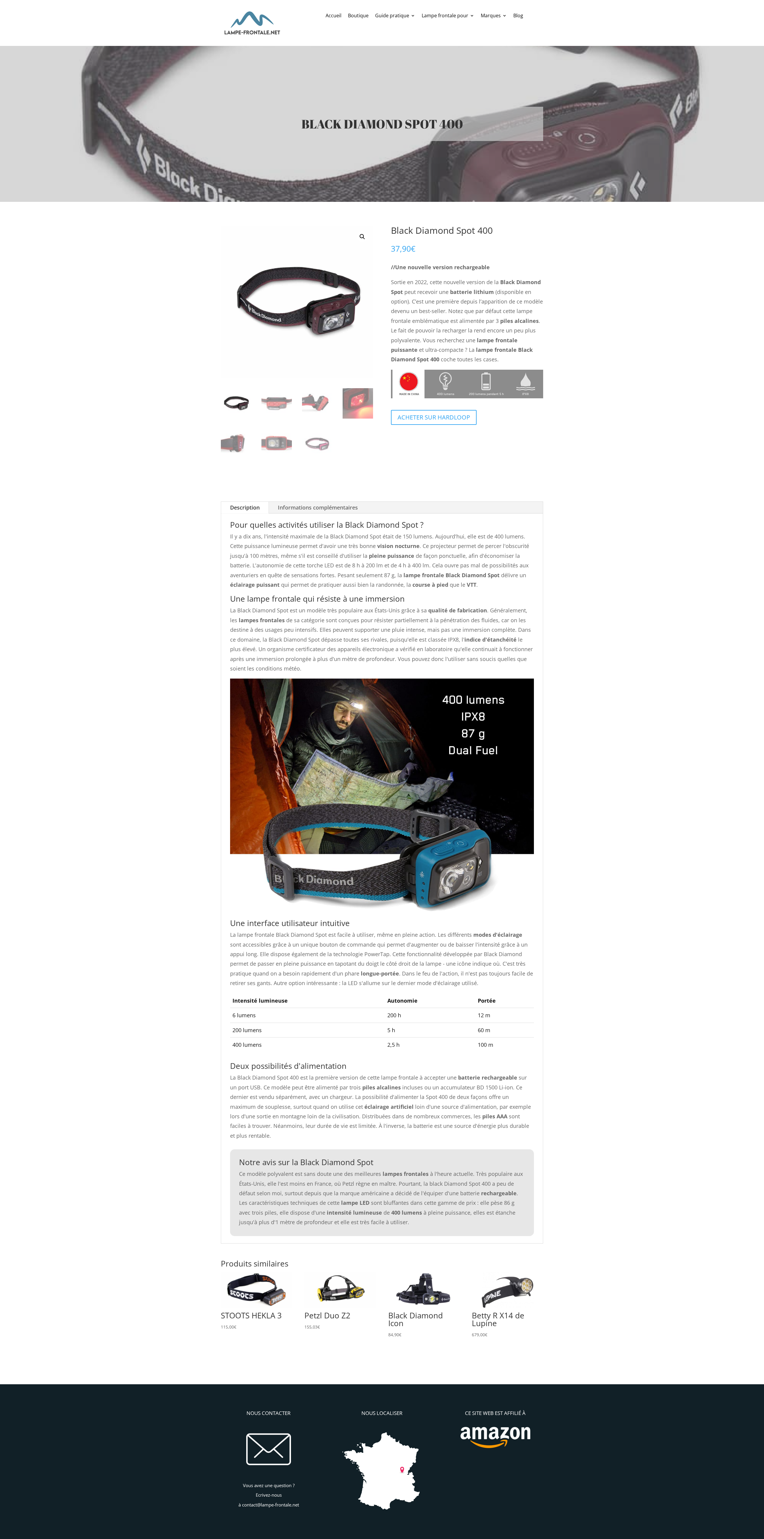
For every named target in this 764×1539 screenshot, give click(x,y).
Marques (491, 16)
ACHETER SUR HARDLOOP (434, 417)
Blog (518, 16)
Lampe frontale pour (445, 16)
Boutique (358, 16)
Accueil (333, 16)
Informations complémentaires (318, 507)
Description (245, 507)
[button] (362, 236)
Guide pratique (392, 16)
